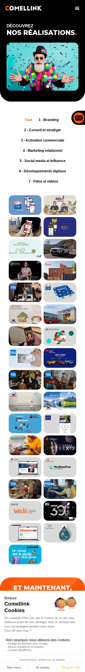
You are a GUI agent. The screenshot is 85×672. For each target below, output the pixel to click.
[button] (77, 8)
